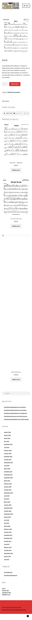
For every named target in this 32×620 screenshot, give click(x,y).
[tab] (16, 101)
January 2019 (7, 505)
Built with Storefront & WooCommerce (14, 610)
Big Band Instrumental (14, 92)
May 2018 (6, 523)
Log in (3, 588)
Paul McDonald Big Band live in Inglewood (15, 413)
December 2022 (8, 456)
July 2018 (6, 520)
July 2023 (6, 447)
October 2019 (7, 490)
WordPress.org (6, 594)
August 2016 (7, 556)
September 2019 (8, 493)
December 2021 (8, 471)
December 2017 (8, 535)
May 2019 (6, 499)
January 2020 (7, 487)
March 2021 (7, 480)
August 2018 (7, 517)
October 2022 (7, 459)
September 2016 (8, 553)
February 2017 (8, 547)
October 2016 (7, 550)
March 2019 (7, 502)
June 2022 (6, 465)
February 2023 (8, 450)
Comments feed (6, 592)
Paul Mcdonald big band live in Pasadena (15, 410)
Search (16, 617)
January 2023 (7, 453)
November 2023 (8, 444)
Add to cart (14, 84)
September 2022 (8, 462)
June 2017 (6, 544)
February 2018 (8, 529)
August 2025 (7, 435)
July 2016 (6, 559)
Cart (24, 615)
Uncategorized (8, 572)
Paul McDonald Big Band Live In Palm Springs (16, 419)
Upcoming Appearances (10, 575)
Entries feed (5, 590)
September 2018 (8, 514)
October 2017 (7, 541)
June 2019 (6, 496)
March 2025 (7, 438)
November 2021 (8, 474)
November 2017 (8, 538)
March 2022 (7, 468)
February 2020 (8, 483)
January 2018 (7, 532)
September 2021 (8, 477)
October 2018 (7, 511)
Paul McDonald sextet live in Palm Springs (15, 416)
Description (5, 101)
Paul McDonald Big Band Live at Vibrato (15, 407)
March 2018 (7, 526)
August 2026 (7, 432)
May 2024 (6, 441)
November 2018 (8, 508)
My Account (5, 617)
